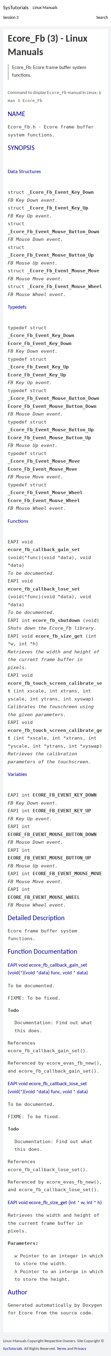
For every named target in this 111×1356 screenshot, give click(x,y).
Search (102, 17)
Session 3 (10, 17)
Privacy (80, 1349)
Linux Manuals (45, 8)
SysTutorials (16, 7)
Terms (61, 1349)
